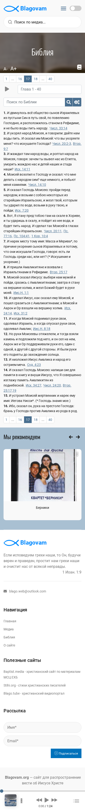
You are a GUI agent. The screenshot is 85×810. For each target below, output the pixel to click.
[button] (39, 800)
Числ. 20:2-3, (62, 144)
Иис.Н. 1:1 (21, 293)
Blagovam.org (17, 777)
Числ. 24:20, (52, 385)
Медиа (9, 629)
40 (50, 79)
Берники (42, 508)
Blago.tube (12, 693)
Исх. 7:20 (22, 210)
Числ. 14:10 (37, 185)
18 (36, 79)
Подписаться (68, 753)
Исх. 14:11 (22, 169)
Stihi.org (10, 685)
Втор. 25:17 (58, 272)
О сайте (9, 645)
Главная (10, 621)
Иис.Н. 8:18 (41, 329)
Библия (9, 637)
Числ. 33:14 (58, 128)
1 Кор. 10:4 (39, 236)
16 (20, 79)
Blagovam (33, 8)
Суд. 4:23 (34, 365)
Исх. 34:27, (34, 385)
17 (28, 79)
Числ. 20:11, (53, 231)
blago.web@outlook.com (27, 591)
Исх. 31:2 (20, 313)
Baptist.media (14, 671)
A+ (13, 69)
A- (6, 68)
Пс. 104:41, (22, 236)
